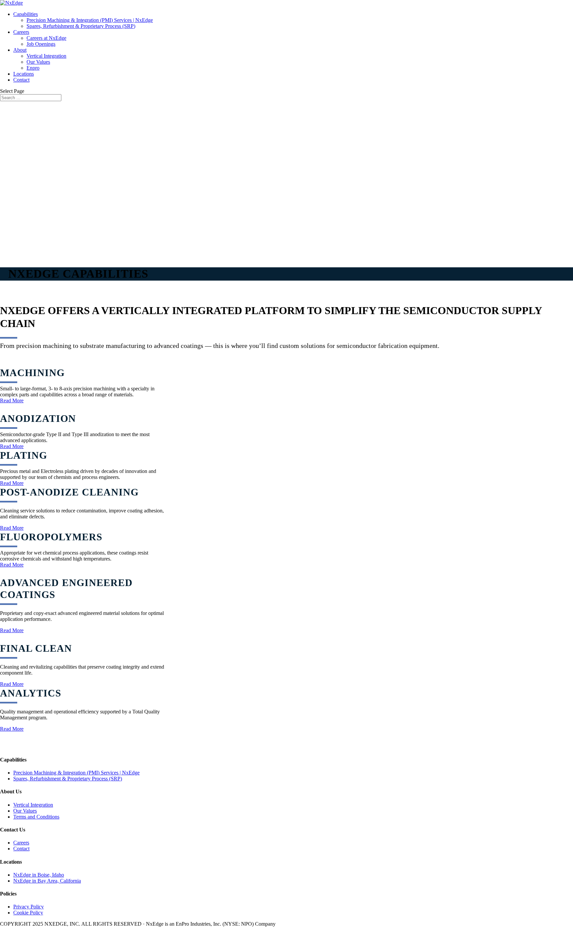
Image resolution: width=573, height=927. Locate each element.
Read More (12, 400)
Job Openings (41, 44)
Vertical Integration (46, 56)
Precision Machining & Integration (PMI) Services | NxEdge (90, 20)
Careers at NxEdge (46, 38)
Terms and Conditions (36, 817)
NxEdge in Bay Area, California (47, 881)
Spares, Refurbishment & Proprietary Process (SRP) (81, 26)
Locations (23, 74)
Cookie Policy (28, 912)
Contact (21, 80)
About (20, 50)
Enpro (33, 68)
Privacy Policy (28, 906)
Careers (21, 32)
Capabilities (25, 14)
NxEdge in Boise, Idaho (38, 875)
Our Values (38, 62)
